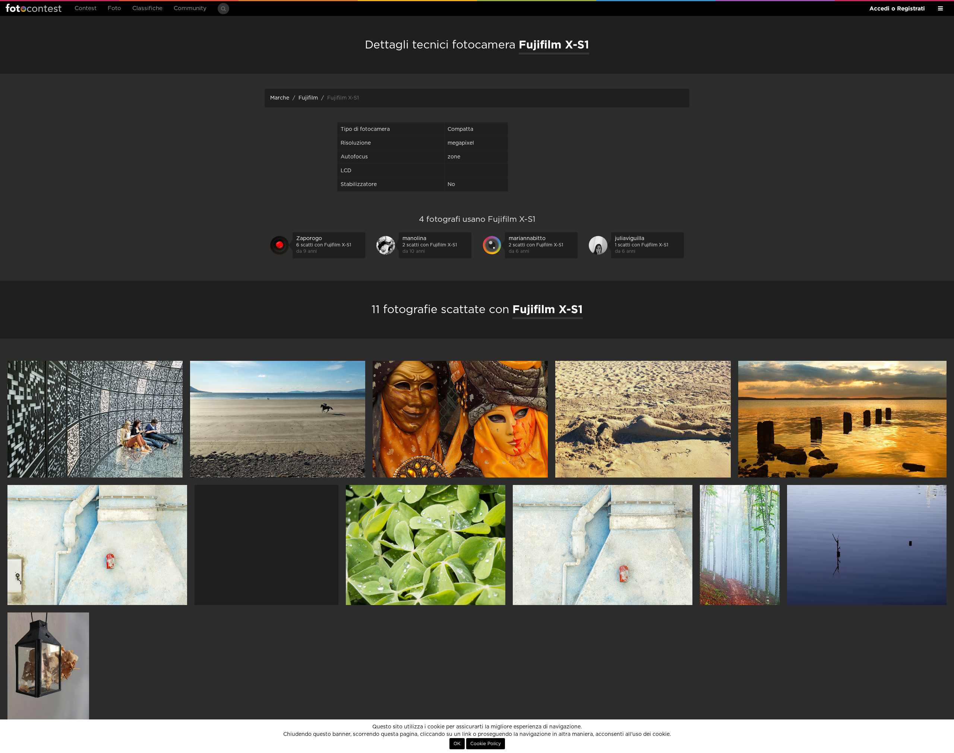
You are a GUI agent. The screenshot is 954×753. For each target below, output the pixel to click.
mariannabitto (527, 238)
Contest (86, 8)
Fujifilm (308, 98)
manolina (414, 238)
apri (95, 419)
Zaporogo (309, 238)
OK (457, 743)
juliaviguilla (629, 238)
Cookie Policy (485, 743)
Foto (114, 8)
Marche (279, 98)
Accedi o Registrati (897, 8)
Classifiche (147, 8)
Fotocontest (33, 7)
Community (190, 8)
